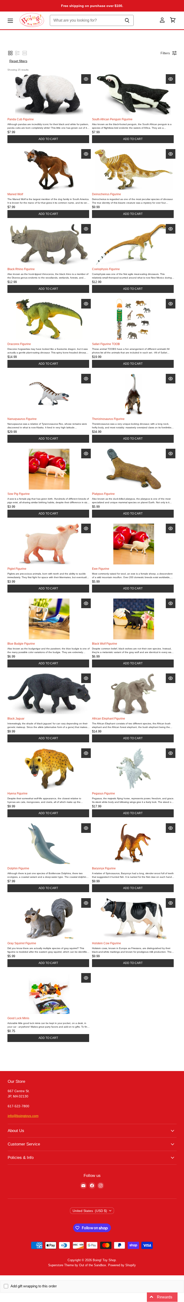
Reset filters (18, 61)
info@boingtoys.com (23, 1116)
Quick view (86, 79)
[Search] (127, 20)
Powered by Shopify (122, 1265)
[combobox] (85, 20)
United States (90, 1211)
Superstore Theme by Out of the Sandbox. (77, 1265)
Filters (165, 53)
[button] (10, 53)
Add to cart (48, 139)
